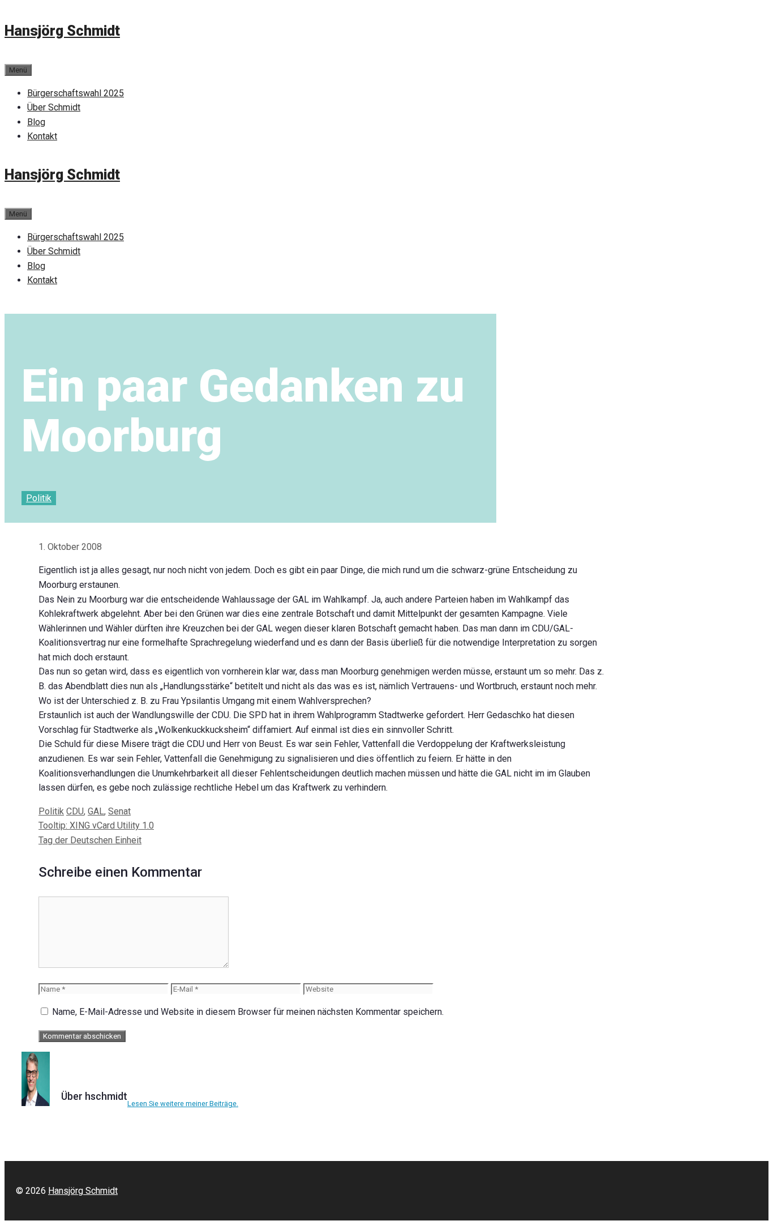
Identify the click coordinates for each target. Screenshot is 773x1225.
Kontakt (42, 136)
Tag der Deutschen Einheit (89, 840)
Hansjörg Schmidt (62, 31)
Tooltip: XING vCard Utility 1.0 (96, 825)
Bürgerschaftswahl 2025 (75, 93)
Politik (38, 498)
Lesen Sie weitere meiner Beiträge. (182, 1103)
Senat (119, 811)
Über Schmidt (53, 107)
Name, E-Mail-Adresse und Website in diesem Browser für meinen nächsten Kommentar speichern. (248, 1011)
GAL (96, 811)
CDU (75, 811)
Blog (36, 122)
